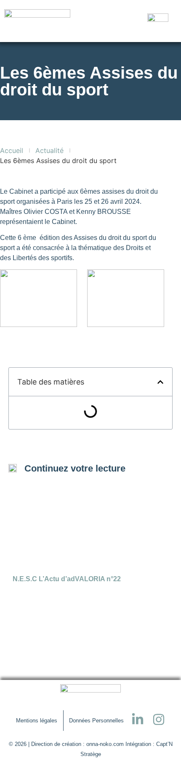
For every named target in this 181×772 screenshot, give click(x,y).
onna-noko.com (105, 744)
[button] (160, 382)
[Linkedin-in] (137, 719)
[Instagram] (158, 719)
